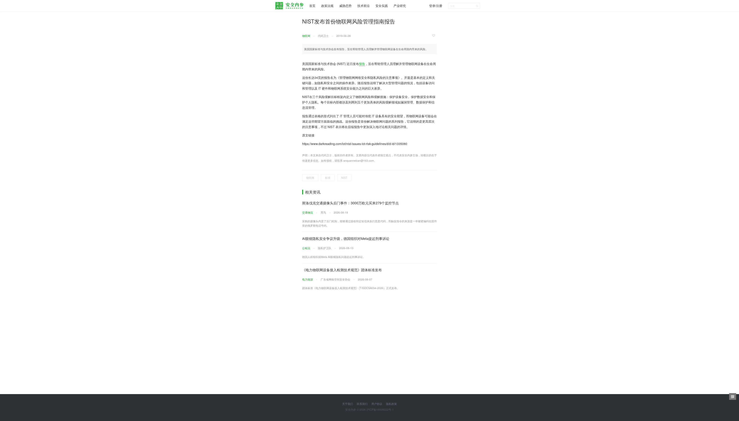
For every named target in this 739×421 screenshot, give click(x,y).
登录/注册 (435, 5)
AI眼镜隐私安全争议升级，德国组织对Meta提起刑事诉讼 (345, 238)
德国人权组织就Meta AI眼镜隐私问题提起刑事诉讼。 (333, 257)
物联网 (306, 36)
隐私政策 (391, 404)
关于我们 (347, 404)
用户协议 (376, 404)
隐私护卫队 (324, 248)
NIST (344, 178)
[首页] (289, 5)
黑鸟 (323, 212)
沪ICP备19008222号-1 (380, 409)
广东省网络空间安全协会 (335, 279)
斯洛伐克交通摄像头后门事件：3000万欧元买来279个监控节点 (350, 202)
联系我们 (362, 404)
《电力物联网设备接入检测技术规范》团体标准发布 (342, 269)
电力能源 (307, 279)
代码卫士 (323, 36)
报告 (362, 64)
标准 (327, 178)
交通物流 (307, 212)
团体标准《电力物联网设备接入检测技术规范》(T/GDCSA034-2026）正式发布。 (351, 288)
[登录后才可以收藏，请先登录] (434, 35)
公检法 (306, 248)
